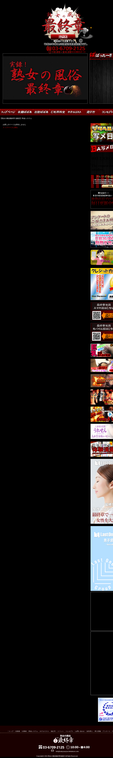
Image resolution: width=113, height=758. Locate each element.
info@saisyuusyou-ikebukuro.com (67, 751)
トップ (11, 731)
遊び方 (53, 731)
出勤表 (24, 731)
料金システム (33, 731)
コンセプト (69, 731)
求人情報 (98, 731)
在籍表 (18, 731)
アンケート (107, 731)
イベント (61, 731)
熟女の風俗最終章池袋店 (56, 756)
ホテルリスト (44, 731)
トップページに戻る (10, 127)
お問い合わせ (80, 731)
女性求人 (90, 731)
